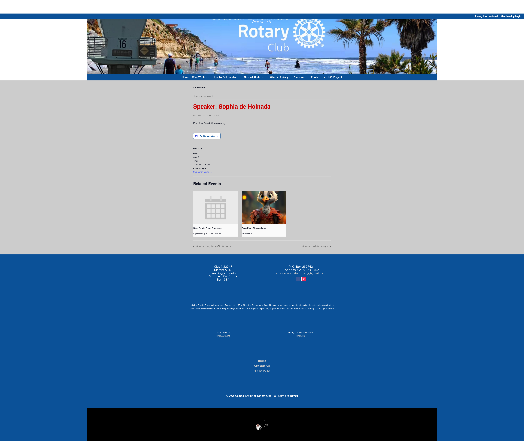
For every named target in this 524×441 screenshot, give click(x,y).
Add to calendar (207, 136)
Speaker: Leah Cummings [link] (315, 246)
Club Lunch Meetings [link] (202, 171)
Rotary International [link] (486, 16)
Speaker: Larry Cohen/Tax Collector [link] (213, 246)
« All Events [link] (199, 87)
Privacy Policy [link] (262, 370)
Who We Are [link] (199, 77)
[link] (215, 207)
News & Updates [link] (254, 77)
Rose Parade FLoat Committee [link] (207, 228)
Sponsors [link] (299, 77)
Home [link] (185, 77)
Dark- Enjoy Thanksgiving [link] (254, 228)
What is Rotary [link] (279, 77)
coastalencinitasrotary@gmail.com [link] (300, 273)
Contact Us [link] (318, 77)
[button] (298, 279)
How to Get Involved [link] (225, 77)
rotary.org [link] (301, 335)
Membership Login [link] (511, 16)
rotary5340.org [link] (223, 335)
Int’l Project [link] (335, 77)
